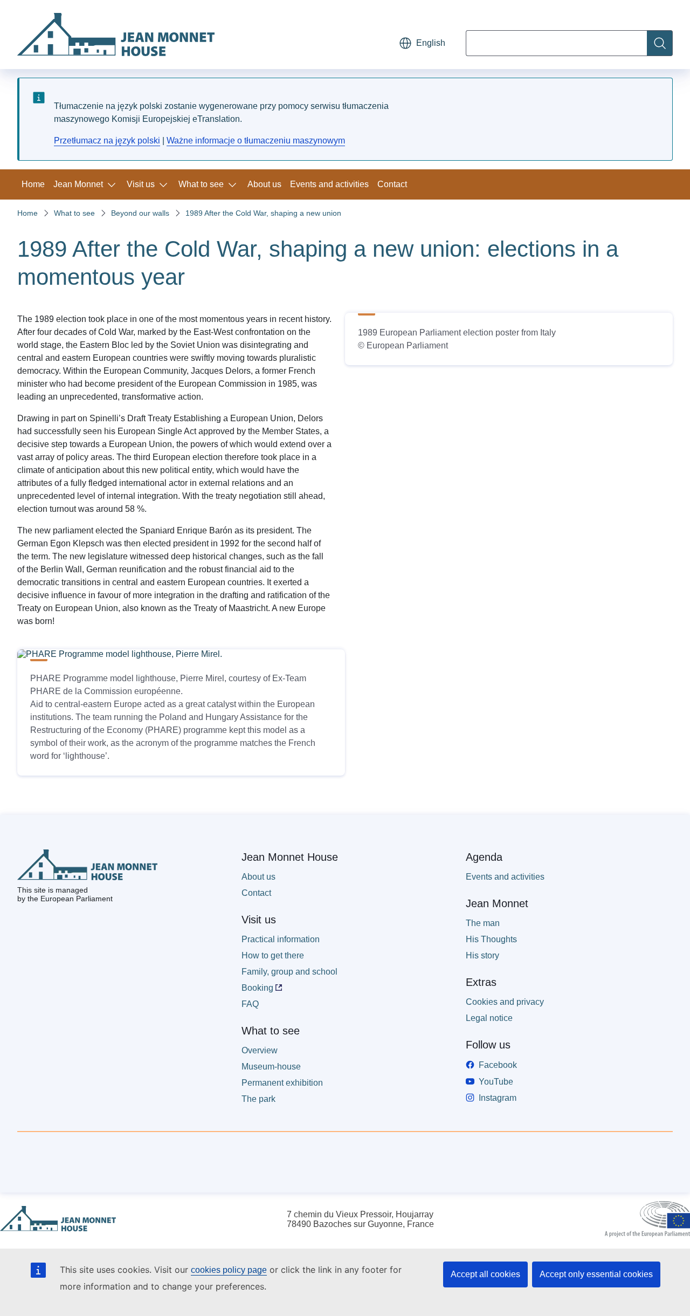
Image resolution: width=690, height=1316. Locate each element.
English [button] (430, 42)
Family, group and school (289, 971)
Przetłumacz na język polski (107, 140)
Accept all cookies (485, 1274)
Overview (260, 1050)
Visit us (141, 184)
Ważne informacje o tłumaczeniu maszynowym (256, 140)
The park (258, 1098)
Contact (392, 184)
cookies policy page (229, 1269)
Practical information (281, 939)
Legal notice (489, 1018)
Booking (257, 987)
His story (482, 955)
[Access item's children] (113, 184)
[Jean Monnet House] (58, 1219)
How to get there (273, 955)
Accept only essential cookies (596, 1274)
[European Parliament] (647, 1219)
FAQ (250, 1004)
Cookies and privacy (505, 1001)
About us (264, 184)
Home (33, 184)
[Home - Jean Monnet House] (116, 34)
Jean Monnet (78, 184)
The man (483, 923)
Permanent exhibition (282, 1082)
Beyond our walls (140, 213)
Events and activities (329, 184)
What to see (201, 184)
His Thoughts (491, 939)
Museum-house (271, 1066)
